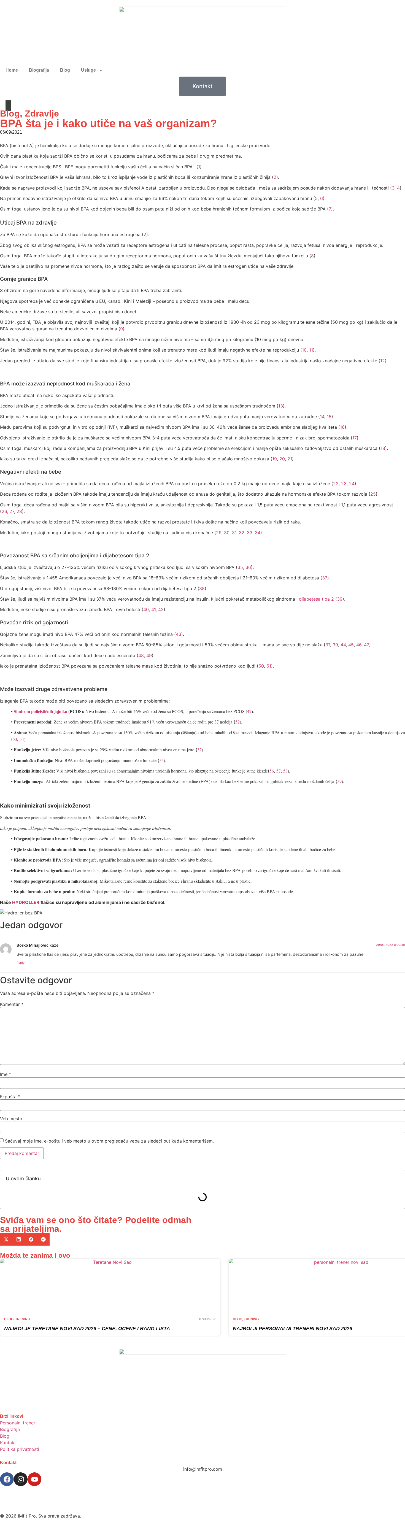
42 (161, 609)
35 (240, 567)
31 (234, 532)
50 (261, 666)
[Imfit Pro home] (202, 35)
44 (343, 644)
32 (241, 532)
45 (351, 644)
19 (274, 458)
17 (354, 438)
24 (352, 483)
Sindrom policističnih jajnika (40, 711)
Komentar (11, 1004)
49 (149, 655)
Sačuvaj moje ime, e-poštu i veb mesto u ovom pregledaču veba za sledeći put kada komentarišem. (109, 1141)
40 (146, 609)
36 (248, 567)
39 (339, 599)
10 (304, 350)
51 (268, 666)
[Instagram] (21, 1479)
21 (289, 458)
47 (366, 644)
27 (11, 511)
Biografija (39, 70)
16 (342, 427)
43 (178, 634)
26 (4, 511)
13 (280, 406)
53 (15, 739)
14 (322, 416)
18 (382, 448)
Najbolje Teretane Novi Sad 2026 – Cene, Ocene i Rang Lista (87, 1328)
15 (329, 416)
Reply (21, 963)
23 (344, 483)
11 (311, 350)
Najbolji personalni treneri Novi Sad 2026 (292, 1328)
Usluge (88, 70)
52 (237, 722)
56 (271, 771)
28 (19, 511)
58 (285, 771)
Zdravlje (42, 113)
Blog (65, 70)
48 (141, 655)
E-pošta (10, 1096)
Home (12, 70)
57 (278, 771)
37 (324, 578)
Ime (5, 1074)
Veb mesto (11, 1118)
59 (339, 781)
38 (202, 588)
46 (358, 644)
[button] (6, 1239)
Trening (22, 1319)
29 (219, 532)
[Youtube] (34, 1479)
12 (382, 360)
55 (161, 760)
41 (153, 609)
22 (336, 483)
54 (22, 739)
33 (249, 532)
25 (373, 494)
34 (257, 532)
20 (282, 458)
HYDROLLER (25, 902)
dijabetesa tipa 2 (316, 599)
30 (226, 532)
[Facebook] (7, 1479)
